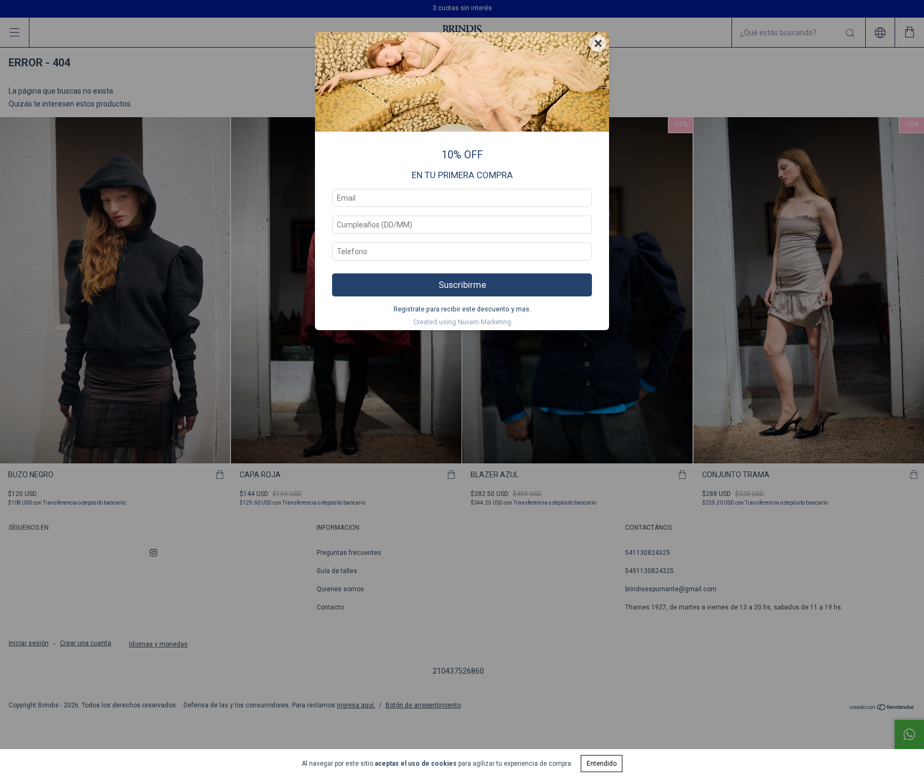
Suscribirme (462, 284)
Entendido (602, 763)
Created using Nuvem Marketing (462, 322)
